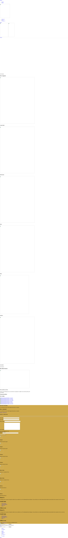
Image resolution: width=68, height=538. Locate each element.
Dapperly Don (4, 522)
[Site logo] (5, 17)
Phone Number (2, 421)
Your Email (1, 419)
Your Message (2, 429)
